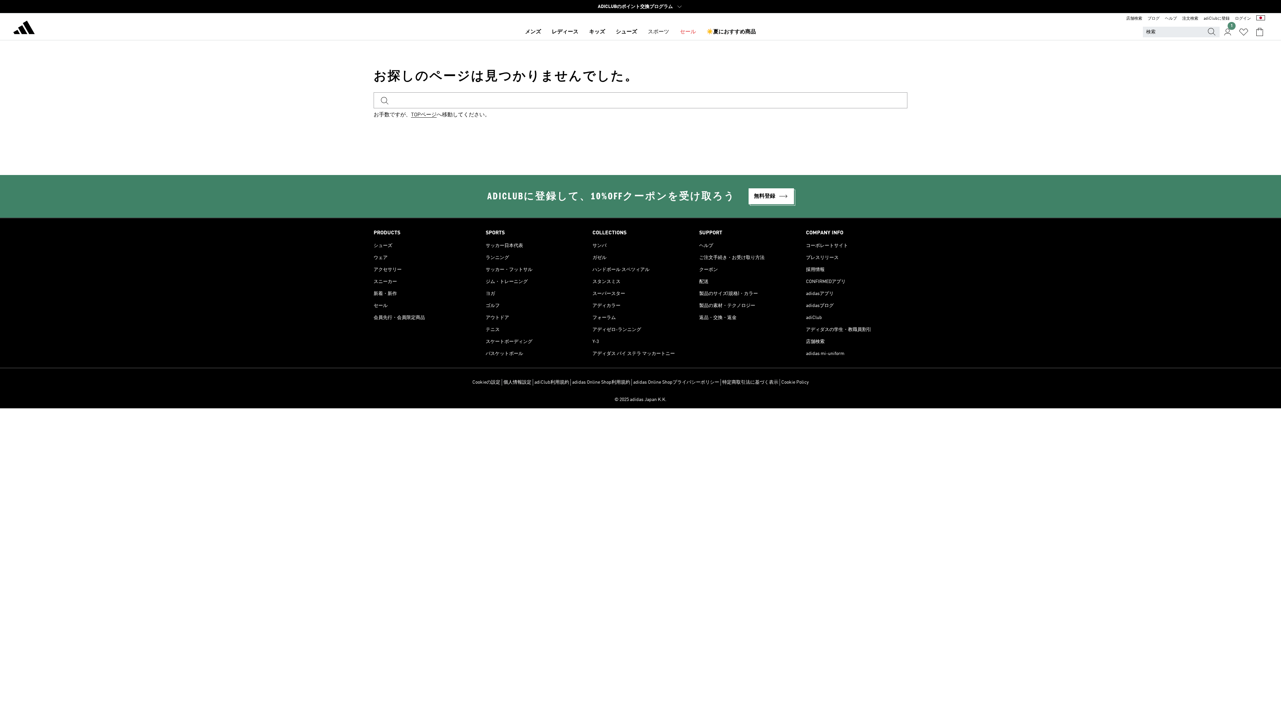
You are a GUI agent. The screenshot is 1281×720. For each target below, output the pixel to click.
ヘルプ (1171, 19)
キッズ (597, 32)
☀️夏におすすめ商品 (731, 32)
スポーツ (658, 32)
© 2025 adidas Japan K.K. (640, 399)
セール (688, 32)
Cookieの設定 (486, 382)
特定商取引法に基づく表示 (750, 382)
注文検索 (1190, 19)
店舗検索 (1134, 19)
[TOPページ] (24, 29)
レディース (565, 32)
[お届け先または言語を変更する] (1261, 18)
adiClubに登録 (1217, 19)
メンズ (533, 32)
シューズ (626, 32)
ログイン (1243, 19)
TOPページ (424, 115)
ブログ (1154, 19)
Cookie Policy (795, 382)
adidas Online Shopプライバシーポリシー (676, 382)
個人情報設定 (517, 382)
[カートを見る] (1260, 32)
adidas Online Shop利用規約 (601, 382)
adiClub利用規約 (551, 382)
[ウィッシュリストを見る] (1244, 32)
